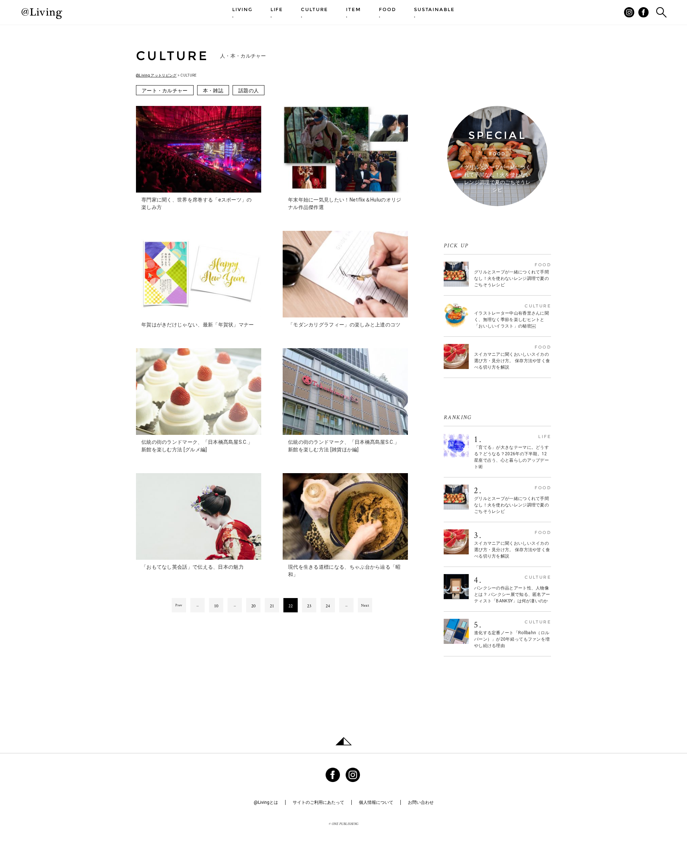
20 (253, 606)
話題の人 (248, 90)
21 (272, 606)
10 (216, 606)
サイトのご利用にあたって (318, 802)
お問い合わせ (421, 802)
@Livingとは (266, 802)
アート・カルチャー (165, 90)
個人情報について (376, 802)
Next (365, 605)
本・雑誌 (213, 90)
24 (328, 606)
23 (309, 606)
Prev (178, 605)
